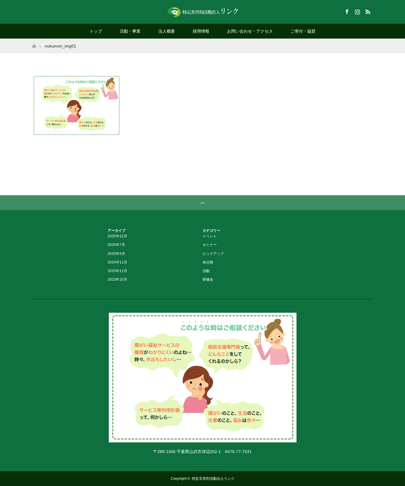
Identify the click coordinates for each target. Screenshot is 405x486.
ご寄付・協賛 (303, 31)
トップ (96, 31)
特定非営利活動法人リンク (213, 479)
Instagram (356, 10)
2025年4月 (116, 254)
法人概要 (166, 31)
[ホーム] (34, 41)
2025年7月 (116, 245)
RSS (367, 10)
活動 (206, 271)
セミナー (210, 245)
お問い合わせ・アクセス (250, 31)
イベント (210, 236)
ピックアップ (213, 254)
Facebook (346, 10)
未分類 (208, 262)
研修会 (208, 279)
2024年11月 (117, 262)
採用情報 (201, 31)
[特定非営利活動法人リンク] (202, 12)
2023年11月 (117, 271)
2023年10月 (117, 279)
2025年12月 (117, 236)
